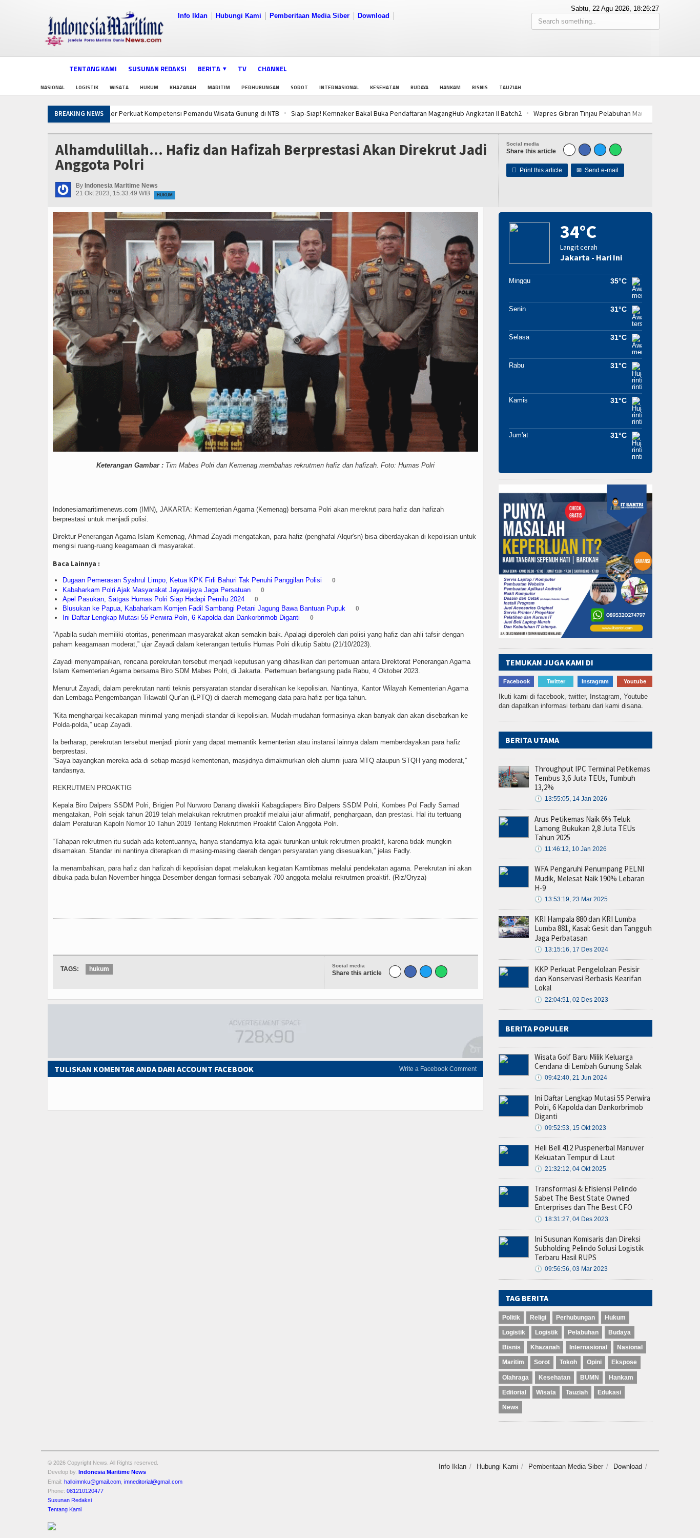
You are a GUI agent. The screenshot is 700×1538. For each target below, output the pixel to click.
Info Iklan (193, 15)
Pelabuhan (583, 1332)
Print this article (537, 170)
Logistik (87, 87)
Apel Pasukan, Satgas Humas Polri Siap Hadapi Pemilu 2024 (153, 599)
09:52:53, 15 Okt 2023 (570, 1127)
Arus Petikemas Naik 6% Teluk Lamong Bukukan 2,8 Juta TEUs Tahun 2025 (584, 828)
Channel (272, 69)
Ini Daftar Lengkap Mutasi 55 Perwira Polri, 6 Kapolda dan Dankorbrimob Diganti (181, 617)
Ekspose (624, 1362)
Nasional (52, 87)
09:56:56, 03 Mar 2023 (571, 1268)
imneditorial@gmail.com (153, 1482)
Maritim (219, 87)
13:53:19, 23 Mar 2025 (571, 899)
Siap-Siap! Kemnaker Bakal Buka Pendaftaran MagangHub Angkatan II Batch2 (240, 113)
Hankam (450, 87)
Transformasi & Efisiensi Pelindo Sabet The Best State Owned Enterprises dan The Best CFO (585, 1198)
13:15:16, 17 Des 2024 (571, 949)
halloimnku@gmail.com (92, 1482)
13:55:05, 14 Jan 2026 (570, 798)
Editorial (514, 1392)
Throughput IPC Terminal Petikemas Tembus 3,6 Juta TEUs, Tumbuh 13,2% (592, 778)
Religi (538, 1317)
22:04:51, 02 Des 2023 (571, 999)
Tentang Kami (93, 69)
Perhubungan (260, 87)
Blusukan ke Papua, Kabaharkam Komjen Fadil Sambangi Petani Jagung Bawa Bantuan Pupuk (204, 608)
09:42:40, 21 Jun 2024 (570, 1077)
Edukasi (609, 1392)
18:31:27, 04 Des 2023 (571, 1219)
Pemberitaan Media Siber (309, 15)
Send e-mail (598, 170)
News (510, 1407)
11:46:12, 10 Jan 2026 (570, 849)
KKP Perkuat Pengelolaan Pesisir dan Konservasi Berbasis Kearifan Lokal (588, 978)
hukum (99, 969)
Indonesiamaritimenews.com (95, 509)
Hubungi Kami (238, 15)
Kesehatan (384, 87)
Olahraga (515, 1377)
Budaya (419, 87)
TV (242, 69)
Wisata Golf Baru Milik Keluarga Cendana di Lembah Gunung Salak (588, 1061)
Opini (594, 1362)
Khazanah (183, 87)
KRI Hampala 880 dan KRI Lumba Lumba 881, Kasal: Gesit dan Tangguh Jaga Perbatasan (593, 928)
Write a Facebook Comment (438, 1068)
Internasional (339, 87)
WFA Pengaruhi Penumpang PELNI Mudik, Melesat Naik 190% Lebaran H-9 (589, 878)
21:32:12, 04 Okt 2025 (570, 1168)
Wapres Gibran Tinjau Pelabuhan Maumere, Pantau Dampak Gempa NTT (474, 113)
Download (373, 15)
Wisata (119, 87)
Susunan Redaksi (157, 69)
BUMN (589, 1377)
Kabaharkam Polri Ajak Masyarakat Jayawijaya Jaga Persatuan (157, 590)
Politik (511, 1317)
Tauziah (510, 87)
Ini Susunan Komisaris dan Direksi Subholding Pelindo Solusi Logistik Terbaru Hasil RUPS (589, 1248)
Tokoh (568, 1362)
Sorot (299, 87)
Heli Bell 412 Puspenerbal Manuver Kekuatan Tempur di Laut (589, 1152)
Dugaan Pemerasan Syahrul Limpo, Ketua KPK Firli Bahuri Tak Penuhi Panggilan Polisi (192, 580)
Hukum (149, 87)
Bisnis (480, 87)
